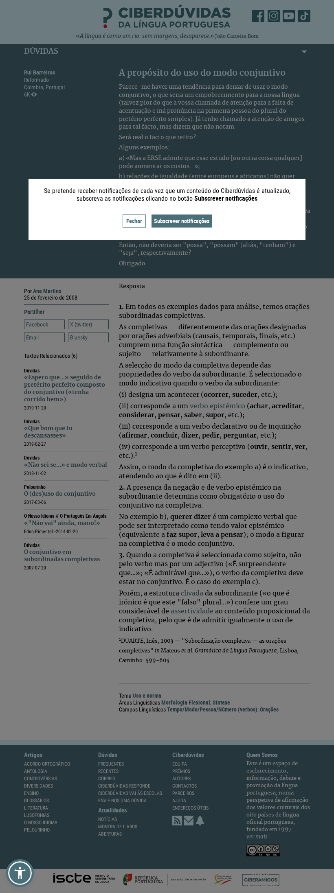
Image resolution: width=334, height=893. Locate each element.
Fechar (134, 221)
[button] (20, 873)
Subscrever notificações (181, 221)
